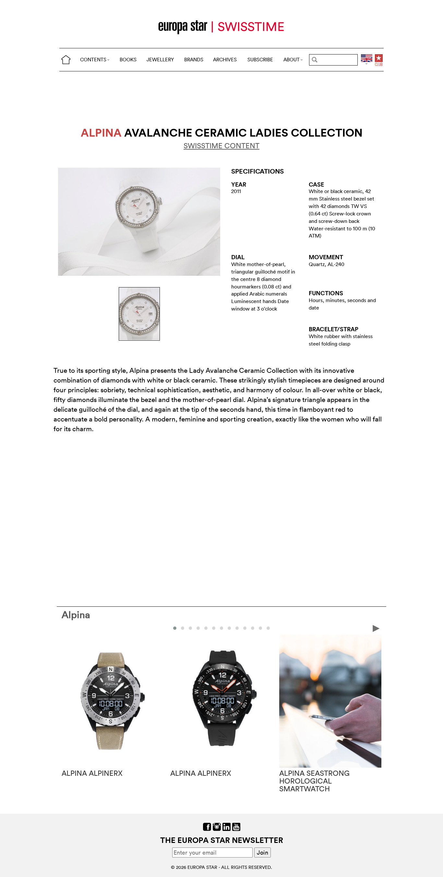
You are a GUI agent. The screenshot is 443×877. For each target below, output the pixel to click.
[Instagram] (217, 826)
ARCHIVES (225, 59)
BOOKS (128, 59)
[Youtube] (236, 826)
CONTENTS (93, 59)
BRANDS (193, 59)
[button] (175, 628)
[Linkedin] (226, 826)
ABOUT (291, 59)
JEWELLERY (160, 59)
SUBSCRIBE (260, 59)
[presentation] (66, 628)
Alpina (76, 615)
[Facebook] (207, 826)
